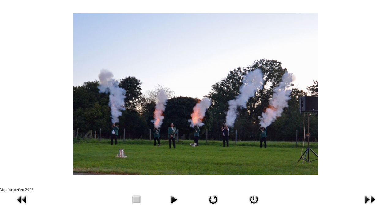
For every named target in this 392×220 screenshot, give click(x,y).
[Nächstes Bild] (370, 205)
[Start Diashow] (174, 205)
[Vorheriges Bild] (22, 205)
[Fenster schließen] (254, 205)
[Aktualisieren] (213, 205)
